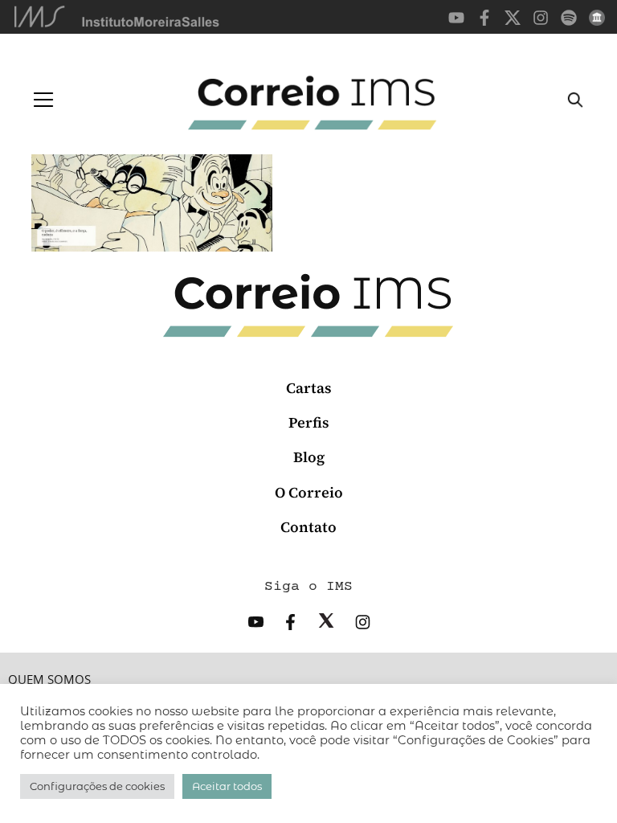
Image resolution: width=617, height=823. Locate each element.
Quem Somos (49, 679)
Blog (309, 457)
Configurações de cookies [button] (97, 786)
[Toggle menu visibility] (43, 100)
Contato (308, 527)
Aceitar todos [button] (227, 786)
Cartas (309, 388)
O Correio (309, 492)
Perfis (308, 422)
